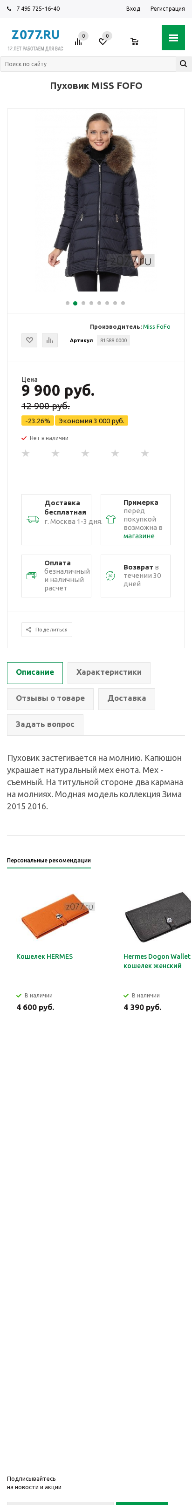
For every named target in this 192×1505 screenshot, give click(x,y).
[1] (26, 453)
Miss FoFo (157, 326)
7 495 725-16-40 (38, 8)
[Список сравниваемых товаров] (79, 45)
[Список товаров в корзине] (139, 45)
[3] (85, 453)
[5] (145, 453)
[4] (115, 453)
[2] (56, 453)
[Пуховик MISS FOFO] (96, 289)
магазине (139, 536)
